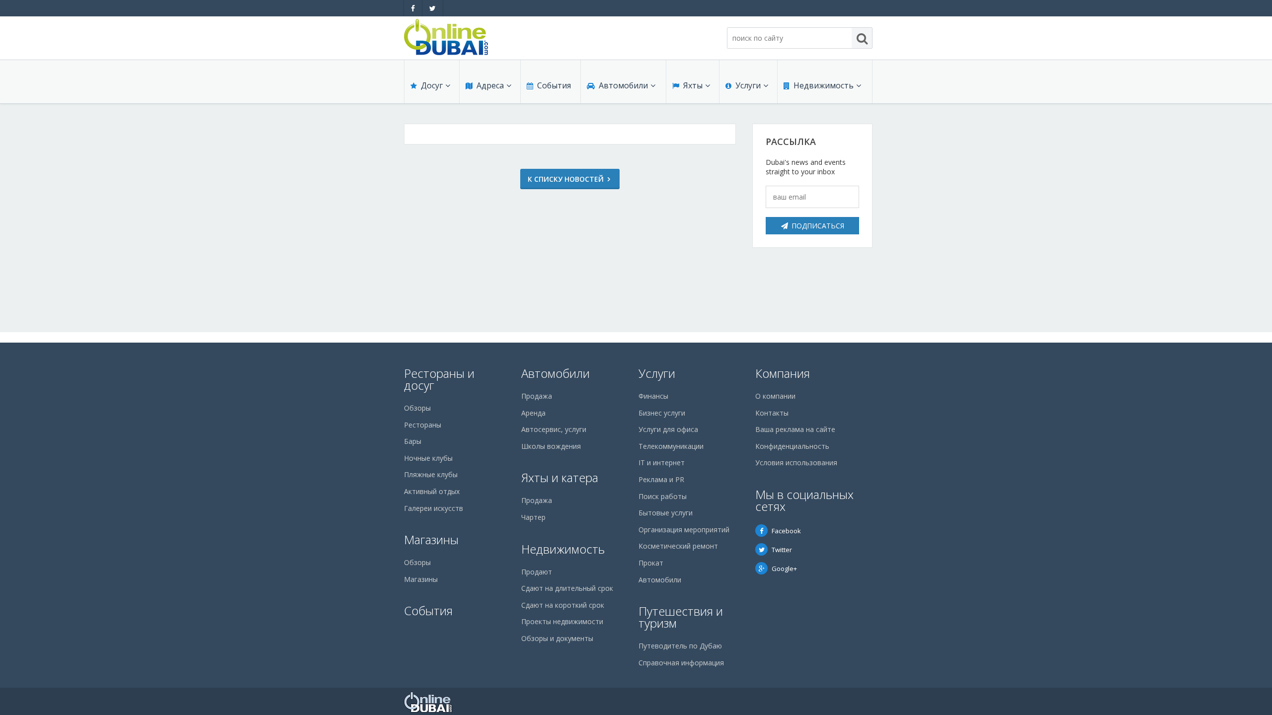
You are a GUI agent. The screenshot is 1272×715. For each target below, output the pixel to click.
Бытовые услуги (665, 512)
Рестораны (422, 424)
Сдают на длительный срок (567, 588)
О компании (775, 396)
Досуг (432, 85)
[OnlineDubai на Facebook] (413, 8)
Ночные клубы (428, 458)
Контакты (772, 413)
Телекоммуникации (671, 446)
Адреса (490, 85)
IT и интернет (661, 462)
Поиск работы (662, 496)
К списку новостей (566, 179)
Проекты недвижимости (562, 621)
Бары (412, 441)
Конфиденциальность (792, 446)
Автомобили (623, 85)
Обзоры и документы (557, 638)
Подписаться (818, 225)
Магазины (431, 539)
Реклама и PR (661, 479)
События (554, 85)
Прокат (650, 563)
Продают (536, 571)
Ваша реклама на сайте (795, 429)
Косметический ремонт (678, 546)
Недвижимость (824, 85)
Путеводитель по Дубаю (680, 645)
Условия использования (796, 462)
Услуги (748, 85)
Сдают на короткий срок (562, 605)
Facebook (786, 530)
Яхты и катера (559, 477)
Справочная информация (681, 662)
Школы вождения (551, 446)
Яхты (693, 85)
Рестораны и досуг (439, 379)
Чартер (533, 517)
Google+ (784, 568)
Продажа (536, 396)
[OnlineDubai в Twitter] (432, 8)
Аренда (533, 413)
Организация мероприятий (683, 529)
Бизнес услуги (661, 413)
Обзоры (417, 408)
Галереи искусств (433, 508)
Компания (782, 373)
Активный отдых (432, 491)
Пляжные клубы (431, 474)
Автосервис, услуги (553, 429)
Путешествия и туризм (680, 617)
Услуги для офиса (668, 429)
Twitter (782, 549)
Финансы (653, 396)
